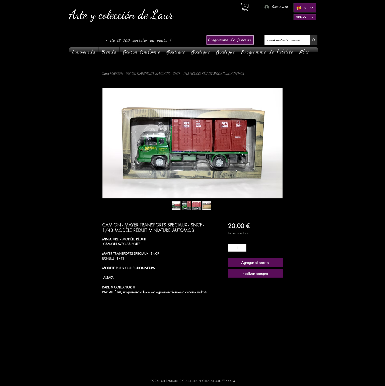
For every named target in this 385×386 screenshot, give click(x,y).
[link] (245, 7)
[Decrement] (231, 248)
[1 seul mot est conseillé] (313, 40)
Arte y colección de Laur (121, 14)
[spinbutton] (237, 248)
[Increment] (243, 248)
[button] (305, 17)
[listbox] (305, 17)
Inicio (105, 73)
